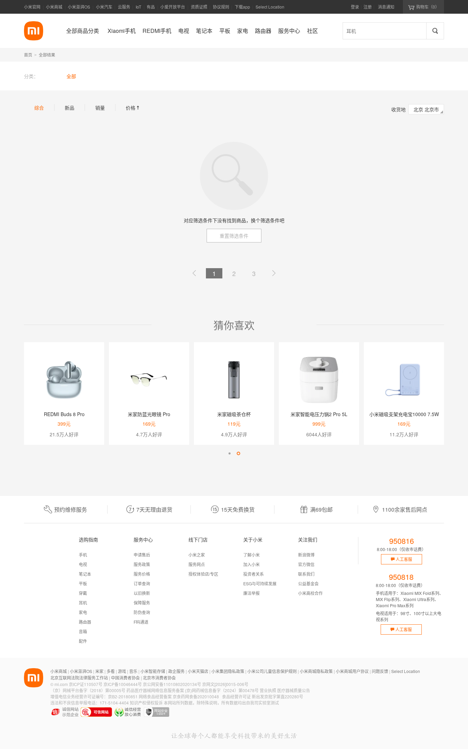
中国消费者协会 (125, 678)
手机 (83, 555)
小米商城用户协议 (352, 671)
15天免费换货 (238, 509)
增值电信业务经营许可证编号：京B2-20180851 (94, 696)
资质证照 (199, 7)
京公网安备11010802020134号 (172, 684)
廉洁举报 (251, 593)
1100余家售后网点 (404, 509)
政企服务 (176, 671)
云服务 (124, 7)
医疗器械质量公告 (293, 690)
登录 (355, 7)
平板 (83, 583)
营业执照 (268, 690)
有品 (151, 7)
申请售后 (142, 555)
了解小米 (251, 555)
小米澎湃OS (79, 7)
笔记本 (85, 574)
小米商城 (54, 7)
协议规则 (221, 7)
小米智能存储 (152, 671)
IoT (138, 7)
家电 (83, 612)
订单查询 (142, 583)
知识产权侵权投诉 (146, 703)
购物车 (427, 7)
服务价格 (142, 574)
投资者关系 (253, 574)
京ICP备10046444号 (122, 684)
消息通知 (386, 7)
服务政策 (142, 564)
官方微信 (306, 564)
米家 (99, 671)
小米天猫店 (198, 671)
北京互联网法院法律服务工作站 (79, 678)
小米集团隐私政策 (227, 671)
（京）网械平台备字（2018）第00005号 (87, 690)
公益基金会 (308, 583)
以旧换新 (142, 593)
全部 (71, 76)
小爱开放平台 (172, 7)
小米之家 (196, 555)
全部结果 (47, 55)
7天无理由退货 (154, 509)
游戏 (122, 671)
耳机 (83, 603)
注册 (368, 7)
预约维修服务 (70, 509)
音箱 (83, 631)
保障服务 (142, 603)
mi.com (61, 684)
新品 (69, 107)
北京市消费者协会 (159, 678)
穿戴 (83, 593)
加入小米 (251, 564)
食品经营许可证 (236, 696)
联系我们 (306, 574)
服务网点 (196, 564)
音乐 (133, 671)
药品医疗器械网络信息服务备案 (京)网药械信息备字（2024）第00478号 (192, 690)
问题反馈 (380, 671)
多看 (111, 671)
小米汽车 (104, 7)
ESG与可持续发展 (259, 583)
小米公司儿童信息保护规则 (272, 671)
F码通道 (141, 622)
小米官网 (32, 7)
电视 (83, 564)
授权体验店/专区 (203, 574)
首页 (28, 55)
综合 (39, 107)
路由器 (85, 622)
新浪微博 (306, 555)
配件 (83, 641)
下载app (242, 9)
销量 (100, 107)
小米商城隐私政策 (316, 671)
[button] (229, 453)
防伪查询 (142, 612)
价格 (133, 107)
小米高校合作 (310, 593)
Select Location (270, 7)
